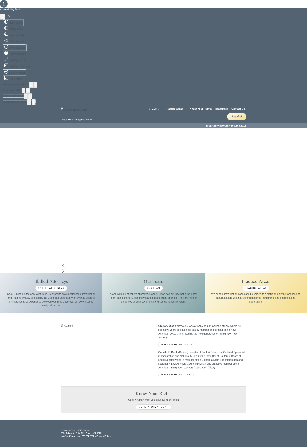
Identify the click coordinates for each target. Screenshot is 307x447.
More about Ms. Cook (176, 374)
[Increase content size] (35, 85)
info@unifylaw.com (216, 125)
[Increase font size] (28, 90)
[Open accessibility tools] (4, 4)
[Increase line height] (30, 96)
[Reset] (2, 17)
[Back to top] (244, 433)
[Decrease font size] (23, 90)
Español (237, 116)
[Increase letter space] (33, 102)
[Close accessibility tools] (9, 17)
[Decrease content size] (31, 85)
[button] (153, 265)
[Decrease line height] (26, 96)
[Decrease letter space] (29, 102)
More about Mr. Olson (176, 344)
